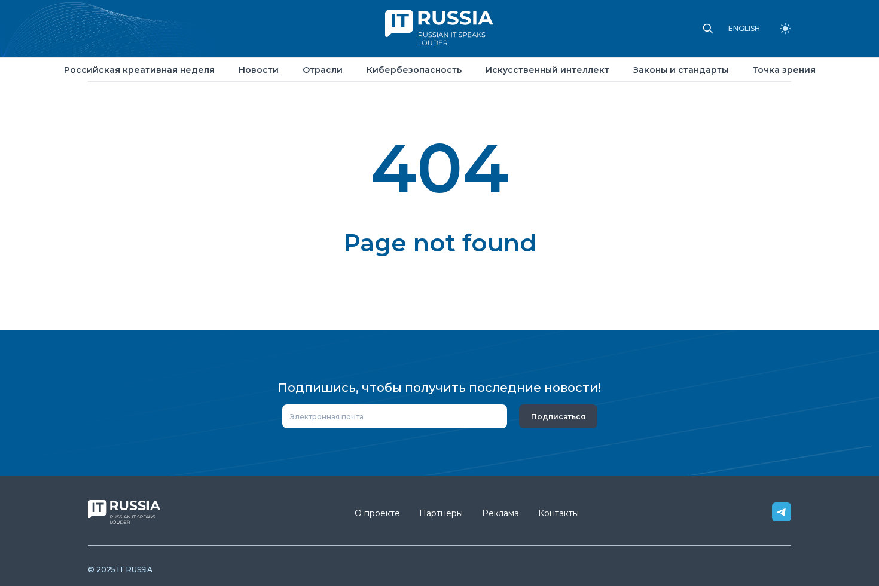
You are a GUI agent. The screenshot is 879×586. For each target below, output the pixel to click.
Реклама (500, 513)
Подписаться (558, 416)
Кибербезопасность (414, 70)
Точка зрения (784, 70)
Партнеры (441, 513)
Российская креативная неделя (139, 70)
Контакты (558, 513)
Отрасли (323, 70)
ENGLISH (744, 28)
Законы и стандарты (680, 70)
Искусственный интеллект (547, 70)
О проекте (377, 513)
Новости (259, 70)
